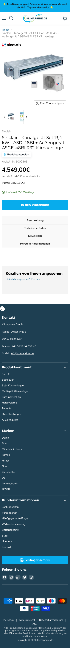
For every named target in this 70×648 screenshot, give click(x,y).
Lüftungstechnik (11, 397)
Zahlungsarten (10, 507)
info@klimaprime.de (22, 353)
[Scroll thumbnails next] (26, 117)
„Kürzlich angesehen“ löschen (23, 279)
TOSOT (6, 489)
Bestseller (8, 380)
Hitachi (6, 460)
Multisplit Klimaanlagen (15, 391)
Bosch (5, 443)
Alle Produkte (10, 420)
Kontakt (6, 547)
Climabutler (8, 472)
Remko (6, 455)
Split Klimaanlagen (13, 385)
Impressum (8, 620)
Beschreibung (35, 220)
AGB (35, 624)
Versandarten (9, 513)
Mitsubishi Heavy (12, 449)
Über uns (7, 541)
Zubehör (7, 408)
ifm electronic (10, 483)
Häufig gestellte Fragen (15, 518)
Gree (4, 466)
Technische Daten (35, 228)
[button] (8, 117)
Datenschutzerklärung (51, 620)
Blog (4, 535)
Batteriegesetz (10, 530)
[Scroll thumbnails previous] (5, 117)
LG (3, 477)
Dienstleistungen (11, 414)
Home (5, 30)
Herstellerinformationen (35, 243)
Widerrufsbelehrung (13, 524)
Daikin (5, 438)
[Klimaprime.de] (35, 18)
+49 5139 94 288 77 (24, 346)
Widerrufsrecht (26, 620)
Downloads (35, 236)
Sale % (6, 374)
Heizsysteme (9, 402)
